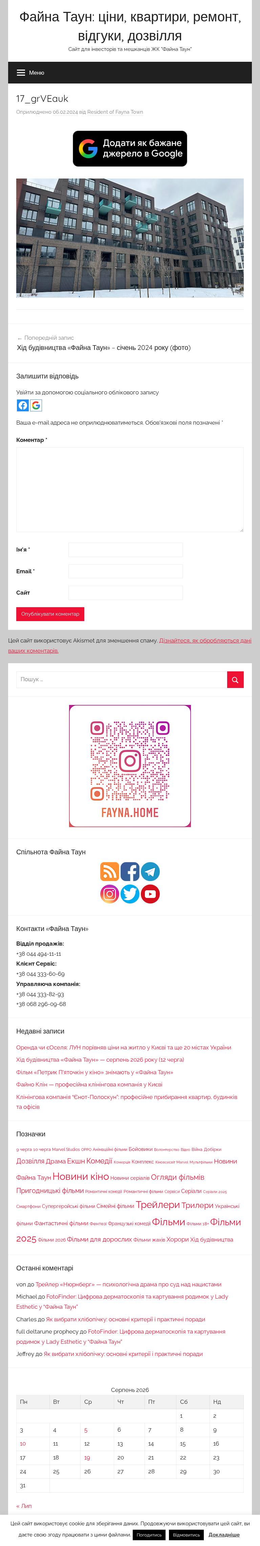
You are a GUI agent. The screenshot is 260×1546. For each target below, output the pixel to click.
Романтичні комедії (103, 1191)
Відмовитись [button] (186, 1535)
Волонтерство (166, 1149)
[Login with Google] (36, 405)
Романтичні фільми (143, 1191)
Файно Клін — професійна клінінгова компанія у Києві (89, 1084)
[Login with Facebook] (23, 405)
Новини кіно (80, 1176)
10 (23, 1443)
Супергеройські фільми (68, 1206)
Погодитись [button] (149, 1535)
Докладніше (224, 1535)
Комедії (99, 1160)
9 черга (24, 1149)
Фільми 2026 (52, 1240)
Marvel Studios (66, 1149)
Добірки (212, 1149)
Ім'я (23, 549)
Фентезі (98, 1223)
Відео (185, 1149)
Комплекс (143, 1162)
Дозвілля (30, 1161)
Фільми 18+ (198, 1223)
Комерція (122, 1162)
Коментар (31, 439)
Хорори (178, 1239)
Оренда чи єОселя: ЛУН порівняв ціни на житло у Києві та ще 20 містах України (123, 1047)
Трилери (197, 1205)
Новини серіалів (130, 1178)
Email (25, 571)
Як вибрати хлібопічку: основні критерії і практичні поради (125, 1319)
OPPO (86, 1150)
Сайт (23, 592)
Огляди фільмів (177, 1177)
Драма (56, 1161)
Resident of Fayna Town (115, 112)
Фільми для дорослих (99, 1239)
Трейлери (158, 1204)
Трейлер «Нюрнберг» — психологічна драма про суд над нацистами (128, 1284)
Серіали (191, 1191)
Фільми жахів (149, 1240)
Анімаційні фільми (110, 1149)
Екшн (76, 1161)
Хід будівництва (211, 1239)
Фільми (168, 1222)
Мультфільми (201, 1162)
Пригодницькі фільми (50, 1191)
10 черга (42, 1149)
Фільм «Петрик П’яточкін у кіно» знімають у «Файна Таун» (94, 1072)
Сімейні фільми (115, 1206)
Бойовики (141, 1149)
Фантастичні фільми (61, 1223)
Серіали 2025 (215, 1191)
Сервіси (172, 1191)
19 (87, 1457)
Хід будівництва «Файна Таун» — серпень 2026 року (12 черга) (100, 1059)
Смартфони (28, 1206)
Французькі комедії (129, 1223)
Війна (197, 1149)
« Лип (24, 1506)
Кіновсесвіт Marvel (171, 1162)
